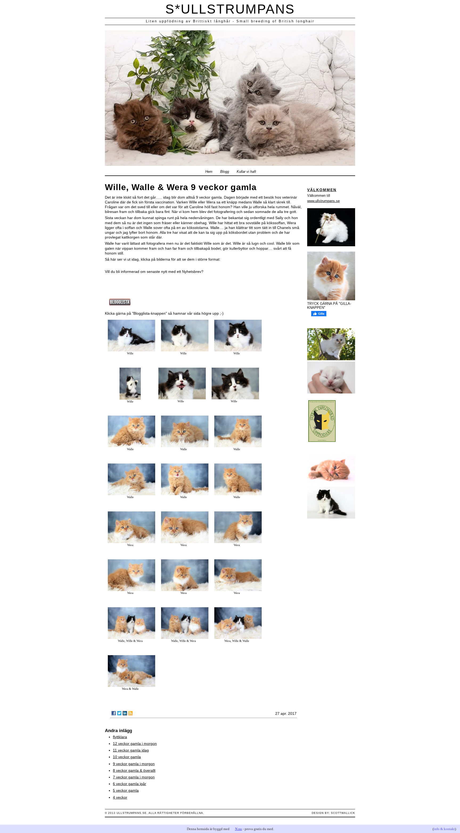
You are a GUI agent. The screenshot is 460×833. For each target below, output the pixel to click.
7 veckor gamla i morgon (134, 777)
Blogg (224, 172)
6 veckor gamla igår (129, 784)
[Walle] (131, 446)
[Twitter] (119, 713)
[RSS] (130, 713)
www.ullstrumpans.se (323, 201)
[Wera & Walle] (131, 685)
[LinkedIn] (125, 713)
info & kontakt (444, 829)
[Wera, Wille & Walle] (238, 637)
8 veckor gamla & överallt (134, 770)
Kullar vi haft (246, 172)
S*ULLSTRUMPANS (230, 9)
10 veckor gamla (127, 757)
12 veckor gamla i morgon (135, 743)
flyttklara (120, 737)
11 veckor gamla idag (131, 750)
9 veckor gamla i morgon (134, 764)
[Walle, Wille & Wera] (131, 637)
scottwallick (343, 812)
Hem (208, 172)
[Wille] (131, 350)
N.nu (238, 829)
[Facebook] (114, 713)
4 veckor (120, 797)
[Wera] (131, 542)
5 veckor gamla (126, 790)
